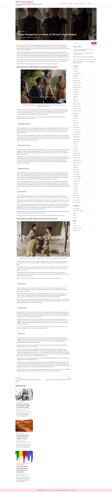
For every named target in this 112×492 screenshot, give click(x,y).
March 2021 (75, 151)
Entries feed (76, 226)
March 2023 (75, 101)
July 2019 (75, 186)
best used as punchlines (29, 209)
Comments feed (77, 228)
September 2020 (77, 162)
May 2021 (75, 146)
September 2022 (77, 111)
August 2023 (76, 90)
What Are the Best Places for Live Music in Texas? (84, 59)
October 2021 (76, 136)
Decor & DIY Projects (79, 3)
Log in (74, 223)
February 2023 (76, 104)
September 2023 (77, 87)
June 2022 (75, 118)
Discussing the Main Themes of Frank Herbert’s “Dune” (22, 437)
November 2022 (76, 108)
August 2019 (76, 183)
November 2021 (76, 134)
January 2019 (76, 200)
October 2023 (76, 85)
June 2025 (75, 68)
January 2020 (76, 174)
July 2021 (75, 144)
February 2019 (76, 198)
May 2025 (75, 71)
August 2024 (76, 75)
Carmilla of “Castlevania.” (62, 197)
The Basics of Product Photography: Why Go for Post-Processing (23, 406)
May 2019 (75, 191)
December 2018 (76, 202)
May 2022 (75, 120)
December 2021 (76, 132)
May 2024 (75, 78)
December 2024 (77, 73)
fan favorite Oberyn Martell (53, 55)
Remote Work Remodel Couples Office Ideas (83, 57)
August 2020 (76, 165)
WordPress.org (76, 230)
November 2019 (76, 179)
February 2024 (76, 80)
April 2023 (75, 99)
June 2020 (75, 167)
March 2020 (76, 169)
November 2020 (76, 160)
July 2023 (75, 92)
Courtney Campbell (23, 37)
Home (74, 215)
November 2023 (76, 82)
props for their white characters (32, 151)
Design (70, 3)
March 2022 (75, 125)
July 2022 (75, 115)
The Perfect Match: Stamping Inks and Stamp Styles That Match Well (22, 469)
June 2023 (75, 94)
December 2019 (76, 176)
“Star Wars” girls (44, 114)
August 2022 (76, 113)
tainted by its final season (32, 48)
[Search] (96, 4)
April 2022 (75, 122)
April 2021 (75, 148)
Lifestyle (89, 3)
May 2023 (75, 97)
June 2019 (75, 188)
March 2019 (75, 195)
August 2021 (76, 141)
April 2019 (75, 193)
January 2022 (76, 129)
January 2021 (76, 155)
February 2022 (76, 127)
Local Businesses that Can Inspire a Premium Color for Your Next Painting (83, 50)
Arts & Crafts (62, 3)
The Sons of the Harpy (22, 111)
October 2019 (76, 181)
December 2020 (77, 158)
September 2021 (77, 139)
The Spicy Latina (38, 177)
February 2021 (76, 153)
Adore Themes (71, 490)
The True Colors (24, 2)
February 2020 (76, 172)
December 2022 (76, 106)
